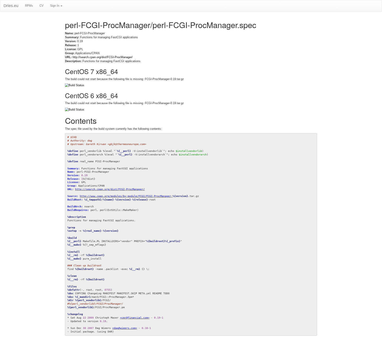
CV (42, 5)
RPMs (29, 5)
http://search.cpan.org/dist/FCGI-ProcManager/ (103, 57)
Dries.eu (11, 6)
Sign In (55, 5)
